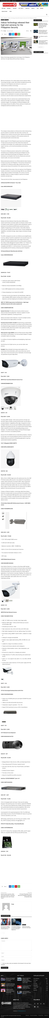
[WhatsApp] (19, 34)
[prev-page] (1, 933)
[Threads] (38, 1007)
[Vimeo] (45, 1)
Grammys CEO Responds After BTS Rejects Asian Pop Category (10, 979)
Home (2, 18)
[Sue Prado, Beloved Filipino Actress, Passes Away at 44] (19, 992)
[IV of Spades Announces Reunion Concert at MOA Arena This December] (3, 984)
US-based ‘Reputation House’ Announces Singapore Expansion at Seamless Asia (25, 895)
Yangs (5, 30)
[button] (46, 14)
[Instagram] (42, 1)
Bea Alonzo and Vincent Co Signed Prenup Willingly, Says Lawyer (26, 987)
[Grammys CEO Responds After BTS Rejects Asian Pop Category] (3, 979)
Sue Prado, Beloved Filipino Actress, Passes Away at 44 (26, 992)
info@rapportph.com (22, 1010)
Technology (6, 19)
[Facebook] (40, 1)
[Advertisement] (16, 70)
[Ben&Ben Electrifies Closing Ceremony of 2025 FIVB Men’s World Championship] (3, 990)
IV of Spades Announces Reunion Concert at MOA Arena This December (10, 984)
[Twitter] (44, 1)
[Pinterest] (16, 34)
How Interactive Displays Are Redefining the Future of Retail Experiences (5, 927)
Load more (40, 47)
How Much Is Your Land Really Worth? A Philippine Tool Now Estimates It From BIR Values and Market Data (43, 25)
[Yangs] (2, 31)
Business (5, 18)
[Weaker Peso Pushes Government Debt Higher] (27, 922)
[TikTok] (41, 1004)
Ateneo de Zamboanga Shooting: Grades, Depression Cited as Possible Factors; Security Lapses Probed (26, 980)
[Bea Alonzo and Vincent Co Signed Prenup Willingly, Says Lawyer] (19, 986)
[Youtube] (47, 1)
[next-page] (4, 933)
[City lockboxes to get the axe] (36, 37)
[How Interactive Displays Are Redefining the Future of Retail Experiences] (6, 922)
